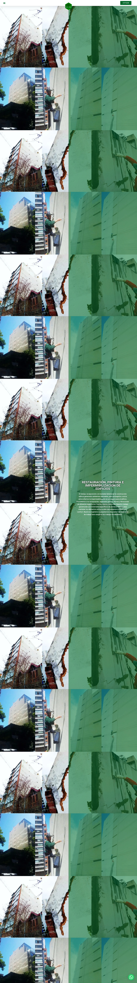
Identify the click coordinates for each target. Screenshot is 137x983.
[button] (4, 3)
